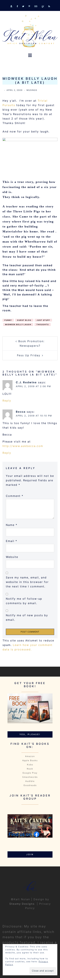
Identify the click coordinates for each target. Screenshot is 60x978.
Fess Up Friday (28, 355)
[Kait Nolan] (30, 31)
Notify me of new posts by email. (27, 617)
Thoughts (42, 324)
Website (12, 557)
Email (11, 541)
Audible (30, 781)
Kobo (30, 764)
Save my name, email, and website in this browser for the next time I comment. (27, 582)
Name (11, 525)
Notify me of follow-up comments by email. (24, 601)
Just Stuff (43, 320)
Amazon (30, 756)
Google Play (30, 773)
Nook (30, 768)
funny (8, 320)
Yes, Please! (30, 734)
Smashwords (30, 777)
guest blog (24, 320)
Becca (21, 411)
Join (30, 854)
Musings (31, 90)
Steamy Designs (22, 903)
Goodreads (30, 785)
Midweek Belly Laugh (18, 324)
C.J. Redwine (26, 382)
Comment (14, 496)
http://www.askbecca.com (22, 446)
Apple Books (30, 760)
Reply (6, 400)
